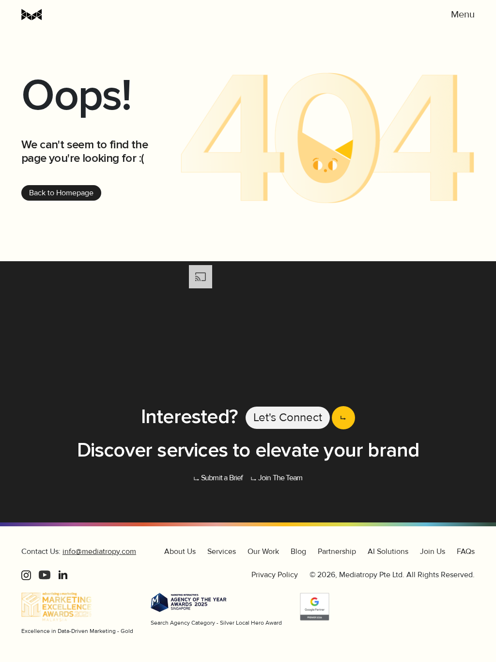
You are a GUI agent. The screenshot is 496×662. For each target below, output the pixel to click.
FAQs (466, 551)
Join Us (432, 551)
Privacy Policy (274, 575)
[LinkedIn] (63, 575)
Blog (298, 551)
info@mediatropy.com (99, 551)
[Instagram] (26, 575)
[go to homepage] (69, 14)
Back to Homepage (61, 193)
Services (221, 551)
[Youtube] (44, 575)
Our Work (263, 551)
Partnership (337, 551)
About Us (180, 551)
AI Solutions (388, 551)
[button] (463, 14)
